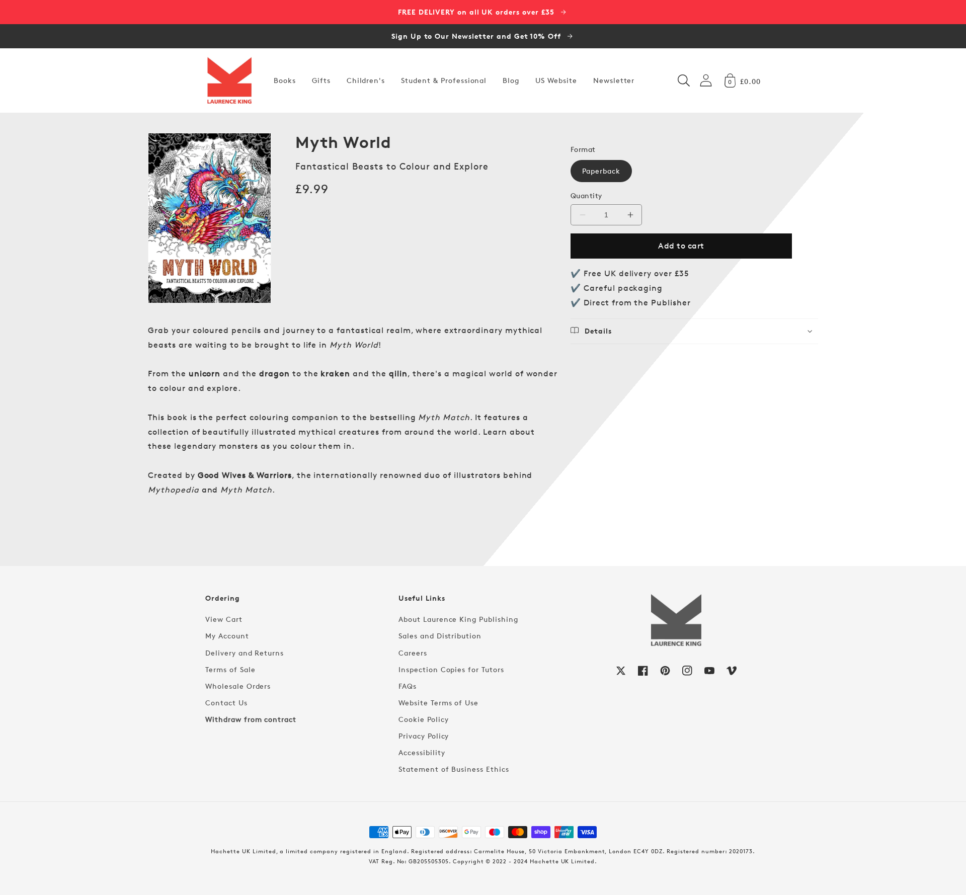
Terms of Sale (230, 669)
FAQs (407, 686)
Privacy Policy (423, 735)
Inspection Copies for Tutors (451, 669)
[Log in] (706, 80)
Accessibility (421, 752)
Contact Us (226, 702)
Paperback (601, 171)
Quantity (586, 195)
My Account (227, 635)
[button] (684, 80)
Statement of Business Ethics (453, 769)
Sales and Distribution (439, 635)
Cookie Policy (423, 719)
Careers (412, 652)
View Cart (224, 619)
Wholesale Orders (238, 686)
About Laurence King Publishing (458, 619)
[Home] (229, 80)
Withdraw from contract (250, 719)
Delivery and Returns (244, 652)
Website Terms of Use (438, 702)
